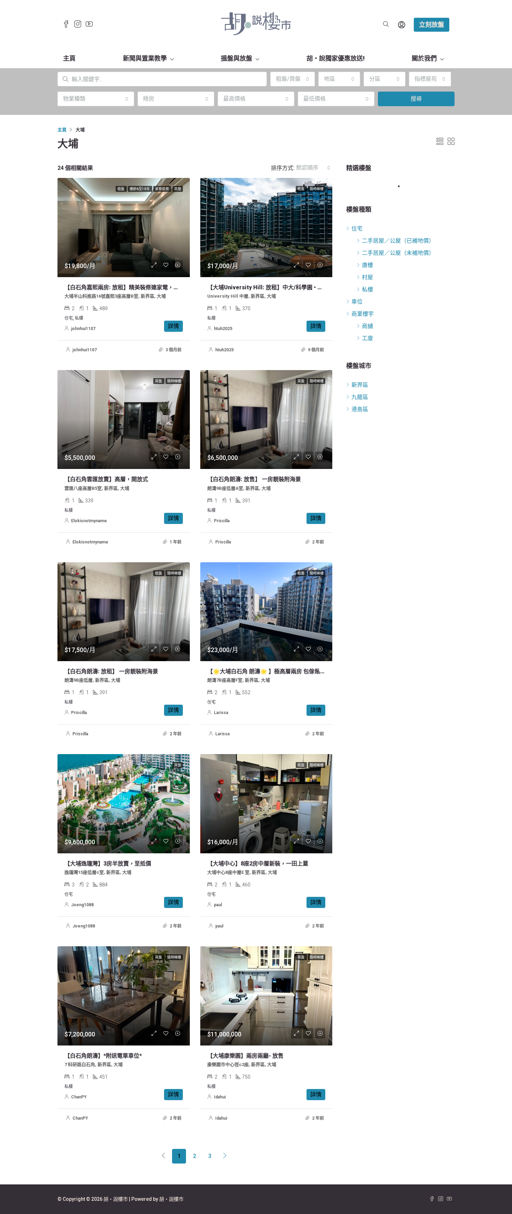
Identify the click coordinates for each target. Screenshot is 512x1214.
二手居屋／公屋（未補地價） (398, 253)
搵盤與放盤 (236, 58)
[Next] (225, 1156)
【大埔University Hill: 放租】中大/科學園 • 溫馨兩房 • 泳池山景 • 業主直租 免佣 (306, 287)
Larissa (221, 712)
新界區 (359, 385)
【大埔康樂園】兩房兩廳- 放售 (245, 1055)
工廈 (367, 338)
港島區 (359, 409)
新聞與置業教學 (145, 58)
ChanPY (79, 1097)
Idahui (220, 1097)
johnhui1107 (83, 328)
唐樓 (367, 265)
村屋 (367, 277)
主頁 (69, 58)
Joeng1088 (82, 904)
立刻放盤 (431, 24)
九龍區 (359, 397)
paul (218, 904)
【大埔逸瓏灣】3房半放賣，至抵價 (107, 863)
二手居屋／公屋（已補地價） (398, 240)
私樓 (367, 289)
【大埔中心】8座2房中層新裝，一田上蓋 (257, 863)
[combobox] (292, 79)
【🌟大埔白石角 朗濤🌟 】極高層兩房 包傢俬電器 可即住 (278, 671)
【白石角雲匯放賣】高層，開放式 (106, 479)
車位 (357, 301)
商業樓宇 (362, 314)
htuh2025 (223, 328)
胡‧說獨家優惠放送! (336, 58)
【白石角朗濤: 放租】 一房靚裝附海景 (111, 671)
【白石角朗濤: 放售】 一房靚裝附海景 (254, 479)
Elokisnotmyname (89, 520)
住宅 (357, 228)
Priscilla (222, 520)
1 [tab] (402, 186)
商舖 (367, 326)
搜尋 (416, 98)
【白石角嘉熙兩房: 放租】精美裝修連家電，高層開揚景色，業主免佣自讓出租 (160, 287)
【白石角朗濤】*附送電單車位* (103, 1055)
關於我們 (424, 58)
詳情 (173, 326)
